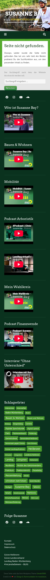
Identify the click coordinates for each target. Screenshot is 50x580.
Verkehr (8, 493)
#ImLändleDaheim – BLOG (16, 564)
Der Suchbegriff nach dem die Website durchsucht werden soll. (25, 74)
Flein (7, 433)
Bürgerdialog (18, 424)
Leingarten (22, 459)
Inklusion (8, 455)
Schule (26, 476)
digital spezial (33, 428)
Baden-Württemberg (14, 412)
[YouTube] (20, 97)
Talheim (36, 487)
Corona (29, 423)
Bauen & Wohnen (15, 417)
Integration (18, 455)
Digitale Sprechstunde (14, 428)
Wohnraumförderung (12, 502)
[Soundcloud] (27, 97)
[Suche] (44, 34)
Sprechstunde (35, 481)
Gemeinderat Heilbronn (28, 438)
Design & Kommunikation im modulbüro (31, 577)
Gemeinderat (11, 438)
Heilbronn (34, 449)
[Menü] (5, 34)
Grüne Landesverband (14, 558)
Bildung (7, 424)
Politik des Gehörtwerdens (29, 465)
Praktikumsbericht (23, 470)
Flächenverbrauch (19, 433)
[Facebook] (7, 97)
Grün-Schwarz (32, 443)
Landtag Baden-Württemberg (17, 561)
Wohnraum (35, 498)
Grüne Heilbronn (11, 554)
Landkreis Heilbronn (32, 455)
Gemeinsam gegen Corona (15, 443)
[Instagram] (14, 97)
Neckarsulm (34, 460)
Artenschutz (9, 408)
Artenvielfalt (21, 408)
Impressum (9, 544)
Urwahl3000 (41, 573)
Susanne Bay (25, 14)
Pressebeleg (37, 470)
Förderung (32, 433)
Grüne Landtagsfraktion (15, 449)
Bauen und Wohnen (35, 418)
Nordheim (9, 465)
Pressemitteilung (13, 475)
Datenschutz (9, 547)
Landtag (9, 459)
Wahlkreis (31, 492)
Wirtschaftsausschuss (12, 498)
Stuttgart (8, 487)
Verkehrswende (19, 493)
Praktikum (9, 470)
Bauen (28, 413)
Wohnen (25, 498)
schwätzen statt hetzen (16, 480)
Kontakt (7, 540)
